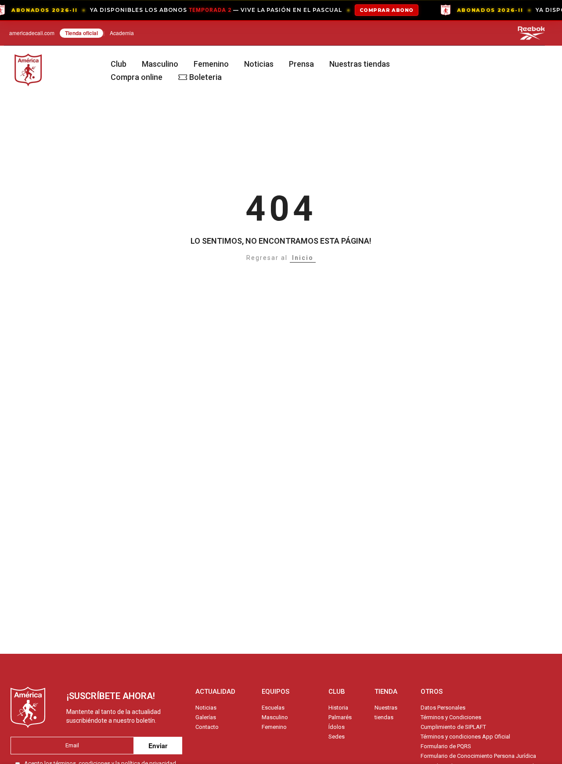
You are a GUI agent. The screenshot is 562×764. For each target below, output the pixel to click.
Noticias (259, 63)
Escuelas (273, 707)
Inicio (302, 257)
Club (118, 63)
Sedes (336, 736)
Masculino (160, 63)
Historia (338, 707)
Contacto (207, 727)
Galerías (205, 717)
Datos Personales (443, 707)
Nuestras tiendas (359, 63)
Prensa (301, 63)
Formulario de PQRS (446, 746)
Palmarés (340, 717)
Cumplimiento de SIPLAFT (453, 727)
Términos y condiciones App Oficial (465, 736)
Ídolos (336, 727)
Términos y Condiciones (451, 717)
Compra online (136, 77)
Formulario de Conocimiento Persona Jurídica (478, 756)
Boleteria (205, 77)
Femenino (211, 63)
